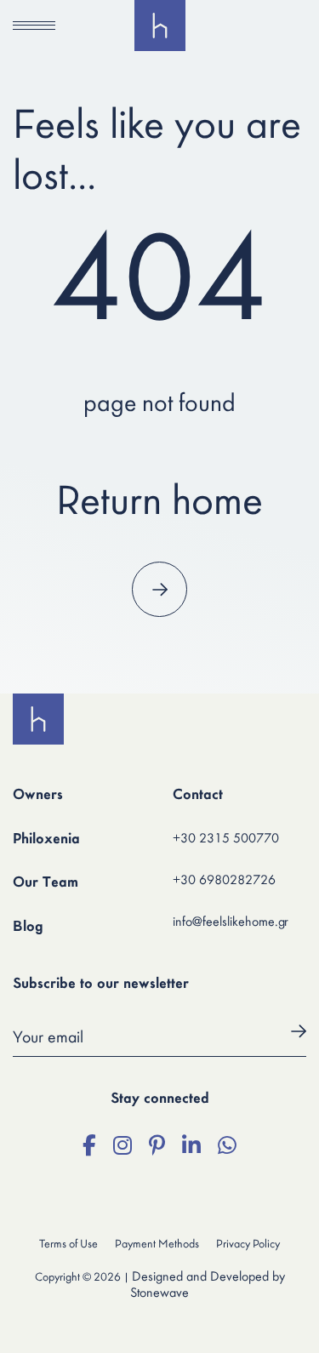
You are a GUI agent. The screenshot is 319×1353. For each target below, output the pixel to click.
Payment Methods (157, 1244)
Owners (38, 795)
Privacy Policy (248, 1244)
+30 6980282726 (224, 881)
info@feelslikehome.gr (230, 922)
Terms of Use (68, 1244)
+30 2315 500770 (226, 839)
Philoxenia (46, 840)
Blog (28, 927)
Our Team (45, 883)
